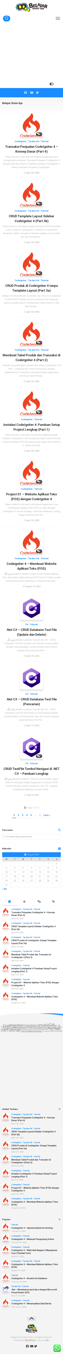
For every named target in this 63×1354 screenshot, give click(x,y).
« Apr (4, 889)
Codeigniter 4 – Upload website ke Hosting (32, 1228)
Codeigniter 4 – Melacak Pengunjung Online (32, 1239)
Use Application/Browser (49, 1031)
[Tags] (53, 902)
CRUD (5, 1027)
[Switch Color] (51, 84)
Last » (47, 815)
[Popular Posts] (24, 902)
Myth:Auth (27, 1028)
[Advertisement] (31, 55)
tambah (30, 1030)
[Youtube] (31, 93)
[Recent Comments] (39, 902)
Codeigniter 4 (49, 1026)
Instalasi (36, 1027)
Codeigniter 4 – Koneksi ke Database (29, 1278)
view (30, 1032)
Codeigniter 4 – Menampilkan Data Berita (31, 1303)
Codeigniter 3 (31, 1026)
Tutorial (44, 141)
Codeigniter (20, 141)
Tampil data (37, 1030)
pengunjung (35, 1028)
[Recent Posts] (9, 902)
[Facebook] (26, 93)
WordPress (30, 1340)
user (60, 1031)
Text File (44, 1030)
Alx (47, 1340)
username (25, 1032)
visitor (34, 1032)
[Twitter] (37, 93)
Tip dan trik (33, 141)
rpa (25, 1030)
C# (26, 624)
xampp (39, 1032)
